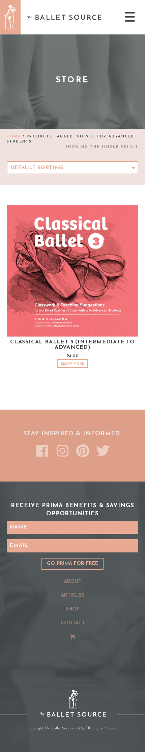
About (72, 581)
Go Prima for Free (72, 563)
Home (14, 136)
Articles (72, 595)
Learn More (72, 363)
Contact (73, 623)
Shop (72, 609)
